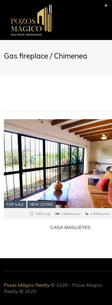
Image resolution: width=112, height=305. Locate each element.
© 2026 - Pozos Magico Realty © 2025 (53, 288)
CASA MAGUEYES (70, 227)
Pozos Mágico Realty (27, 285)
